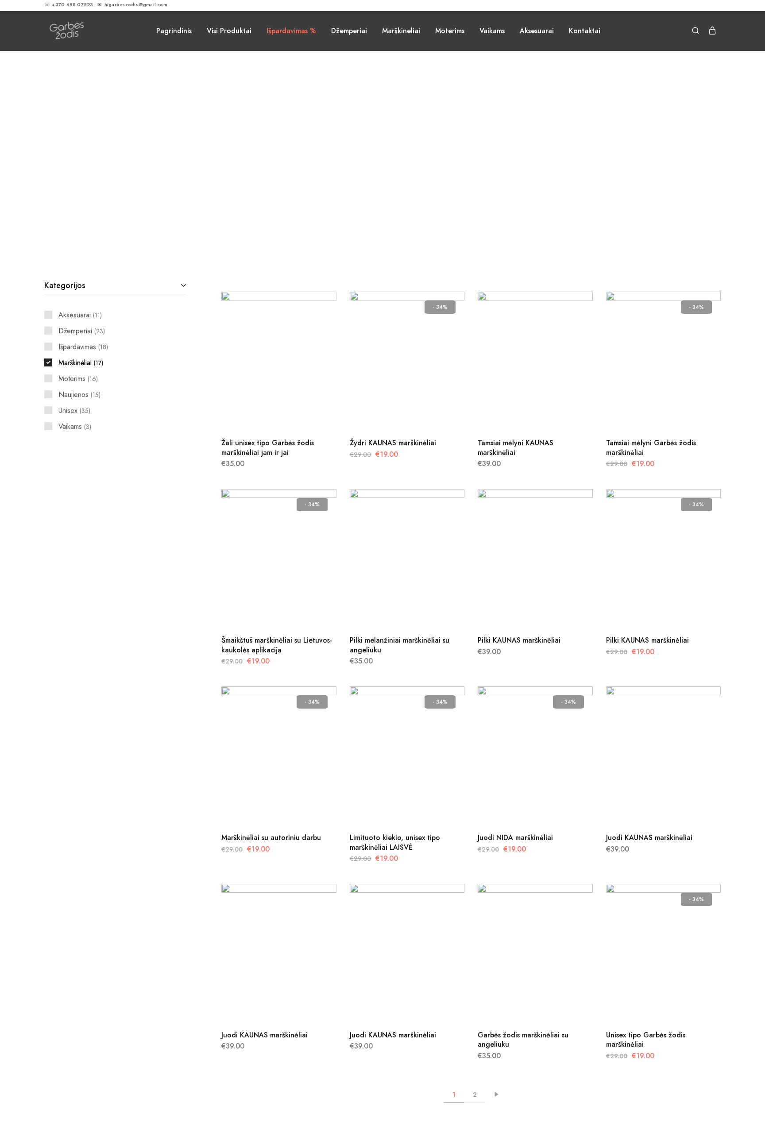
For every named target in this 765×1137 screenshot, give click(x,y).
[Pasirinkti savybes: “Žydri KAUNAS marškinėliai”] (396, 416)
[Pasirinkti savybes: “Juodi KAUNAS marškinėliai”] (652, 811)
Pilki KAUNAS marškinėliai (519, 640)
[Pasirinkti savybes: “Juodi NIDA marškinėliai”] (524, 811)
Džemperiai (349, 31)
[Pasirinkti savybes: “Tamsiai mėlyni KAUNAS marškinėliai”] (524, 416)
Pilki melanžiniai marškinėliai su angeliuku (399, 645)
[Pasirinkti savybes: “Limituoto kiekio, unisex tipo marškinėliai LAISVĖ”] (396, 811)
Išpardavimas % (291, 31)
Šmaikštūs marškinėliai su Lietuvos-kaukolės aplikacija (276, 645)
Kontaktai (584, 31)
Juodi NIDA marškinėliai (515, 838)
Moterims (449, 31)
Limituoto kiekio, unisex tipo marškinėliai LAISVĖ (395, 842)
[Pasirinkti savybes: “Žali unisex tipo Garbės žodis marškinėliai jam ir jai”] (268, 416)
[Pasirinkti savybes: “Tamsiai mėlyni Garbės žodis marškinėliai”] (652, 416)
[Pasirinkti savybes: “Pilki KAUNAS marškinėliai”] (524, 613)
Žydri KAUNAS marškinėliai (393, 443)
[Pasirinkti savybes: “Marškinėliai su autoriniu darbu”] (268, 811)
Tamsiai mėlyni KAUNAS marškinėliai (515, 447)
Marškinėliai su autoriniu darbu (271, 838)
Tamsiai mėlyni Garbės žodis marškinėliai (651, 447)
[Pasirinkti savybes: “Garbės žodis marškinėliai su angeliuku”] (524, 1008)
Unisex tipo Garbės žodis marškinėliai (645, 1039)
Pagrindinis (174, 31)
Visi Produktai (229, 31)
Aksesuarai (537, 31)
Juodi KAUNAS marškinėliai (649, 838)
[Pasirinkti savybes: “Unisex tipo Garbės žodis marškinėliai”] (652, 1008)
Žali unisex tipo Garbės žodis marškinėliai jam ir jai (267, 447)
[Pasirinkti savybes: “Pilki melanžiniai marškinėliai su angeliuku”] (396, 613)
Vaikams (492, 31)
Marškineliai (401, 31)
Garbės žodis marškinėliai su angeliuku (523, 1039)
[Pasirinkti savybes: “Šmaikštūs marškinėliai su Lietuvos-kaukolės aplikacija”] (268, 613)
